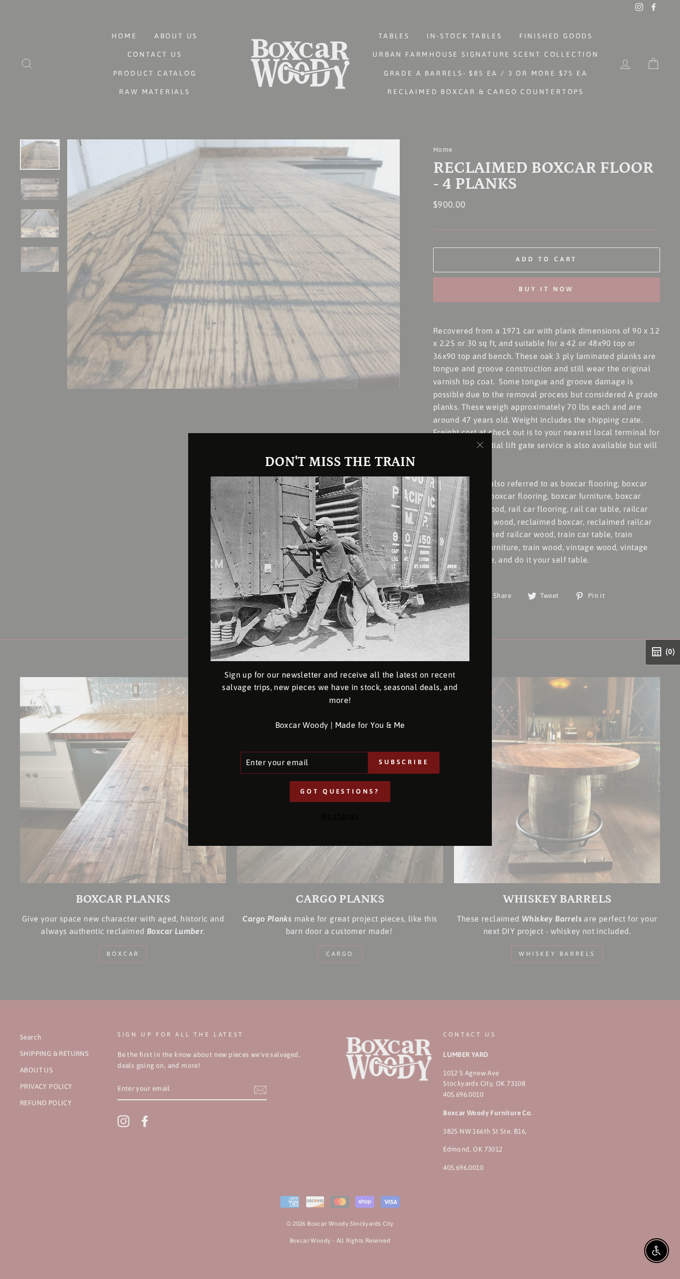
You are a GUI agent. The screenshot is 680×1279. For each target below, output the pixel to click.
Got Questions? (340, 791)
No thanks (340, 816)
